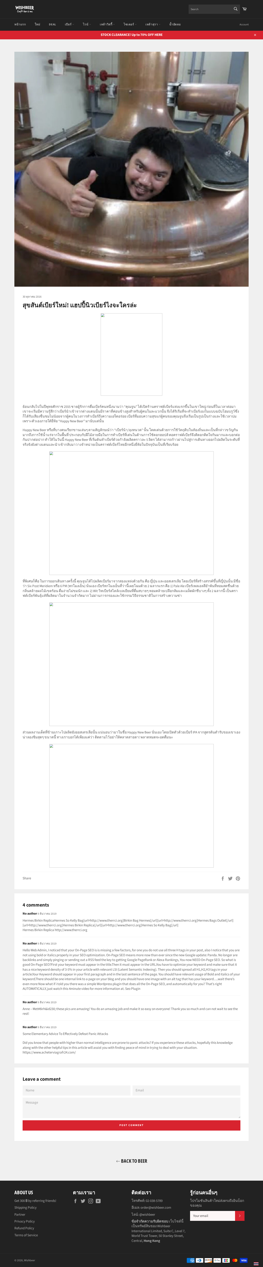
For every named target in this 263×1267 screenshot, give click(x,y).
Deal (52, 24)
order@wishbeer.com (156, 1207)
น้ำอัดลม (175, 24)
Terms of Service (26, 1235)
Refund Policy (24, 1228)
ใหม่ (37, 24)
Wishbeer (29, 1260)
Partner (19, 1214)
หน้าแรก (20, 24)
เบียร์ (68, 24)
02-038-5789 (154, 1200)
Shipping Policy (25, 1207)
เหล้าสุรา (152, 24)
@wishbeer (147, 1214)
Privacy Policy (24, 1221)
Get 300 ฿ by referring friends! (35, 1200)
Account (244, 24)
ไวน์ (86, 24)
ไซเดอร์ (129, 24)
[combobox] (214, 9)
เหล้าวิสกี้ (106, 24)
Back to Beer (133, 1160)
